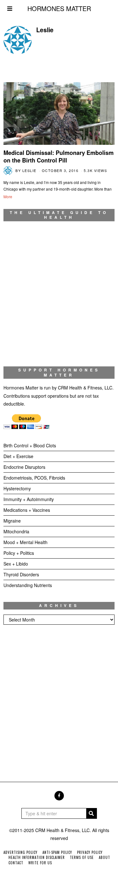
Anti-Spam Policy (57, 852)
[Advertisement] (59, 697)
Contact (15, 862)
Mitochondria (16, 531)
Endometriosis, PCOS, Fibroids (34, 478)
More (7, 196)
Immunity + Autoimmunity (28, 499)
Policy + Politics (18, 553)
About (104, 857)
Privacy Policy (90, 852)
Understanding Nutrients (27, 585)
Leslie (29, 170)
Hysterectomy (17, 488)
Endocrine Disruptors (24, 467)
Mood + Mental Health (25, 542)
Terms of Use (82, 857)
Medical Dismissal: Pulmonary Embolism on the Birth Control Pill (58, 156)
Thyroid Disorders (21, 574)
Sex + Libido (15, 564)
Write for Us (40, 862)
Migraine (12, 521)
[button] (91, 813)
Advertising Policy (20, 852)
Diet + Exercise (18, 456)
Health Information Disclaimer (36, 857)
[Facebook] (59, 795)
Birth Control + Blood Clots (29, 445)
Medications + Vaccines (26, 510)
